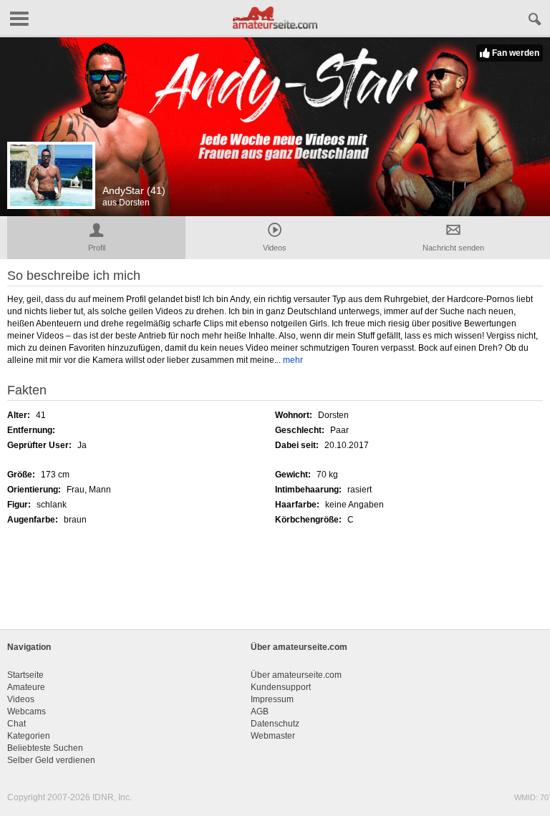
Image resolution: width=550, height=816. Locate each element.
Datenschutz (275, 724)
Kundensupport (281, 687)
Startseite (25, 675)
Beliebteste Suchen (45, 748)
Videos (20, 699)
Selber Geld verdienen (51, 760)
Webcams (26, 711)
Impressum (272, 699)
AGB (260, 711)
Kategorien (28, 736)
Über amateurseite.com (296, 675)
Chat (16, 724)
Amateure (26, 687)
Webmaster (273, 736)
